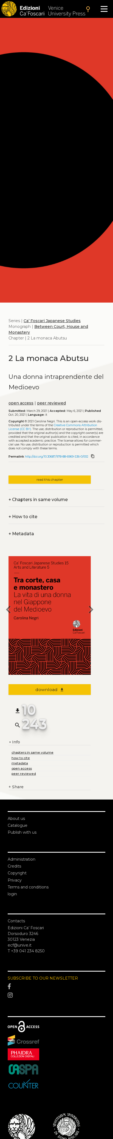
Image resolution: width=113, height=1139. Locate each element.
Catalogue (17, 825)
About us (16, 818)
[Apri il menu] (104, 9)
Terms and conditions (28, 887)
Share (16, 786)
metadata (20, 763)
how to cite (21, 758)
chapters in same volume (32, 752)
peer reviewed (51, 403)
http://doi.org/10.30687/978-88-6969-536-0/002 (56, 456)
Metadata (21, 533)
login (12, 893)
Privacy (15, 880)
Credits (14, 866)
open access (21, 403)
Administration (21, 859)
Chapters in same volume (38, 499)
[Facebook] (56, 986)
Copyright (17, 873)
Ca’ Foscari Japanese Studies (52, 320)
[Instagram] (56, 995)
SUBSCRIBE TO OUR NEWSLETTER (43, 978)
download (49, 689)
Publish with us (22, 832)
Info (14, 742)
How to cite (23, 516)
